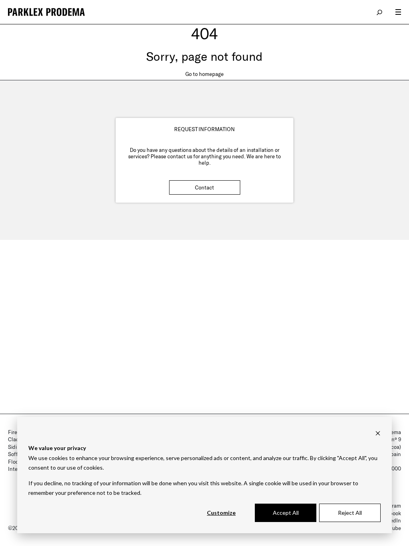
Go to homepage (204, 74)
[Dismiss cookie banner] (378, 433)
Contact (204, 187)
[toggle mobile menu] (398, 12)
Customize (221, 512)
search (380, 12)
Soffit (14, 454)
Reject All (350, 512)
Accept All (286, 512)
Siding (15, 447)
